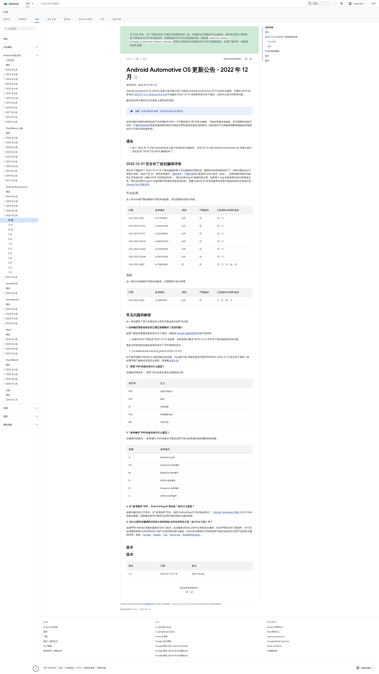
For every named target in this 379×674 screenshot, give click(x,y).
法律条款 (70, 668)
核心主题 (51, 19)
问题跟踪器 (272, 650)
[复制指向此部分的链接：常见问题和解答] (154, 315)
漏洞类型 (177, 173)
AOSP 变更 (136, 45)
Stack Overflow (274, 646)
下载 (45, 636)
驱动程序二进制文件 (52, 650)
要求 (45, 631)
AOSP (128, 59)
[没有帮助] (250, 59)
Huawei (157, 534)
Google (147, 534)
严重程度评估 (140, 125)
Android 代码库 (50, 627)
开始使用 (22, 19)
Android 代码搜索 (50, 3)
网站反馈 (102, 668)
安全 (37, 19)
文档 (28, 3)
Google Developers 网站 (226, 512)
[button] (17, 47)
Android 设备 (85, 19)
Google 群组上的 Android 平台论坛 (171, 646)
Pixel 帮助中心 (273, 631)
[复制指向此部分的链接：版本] (136, 547)
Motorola (175, 534)
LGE (165, 534)
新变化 (7, 19)
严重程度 (189, 173)
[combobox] (322, 3)
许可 (79, 668)
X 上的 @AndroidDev (165, 631)
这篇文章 (173, 360)
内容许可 (149, 604)
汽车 (102, 19)
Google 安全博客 (163, 641)
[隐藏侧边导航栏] (36, 669)
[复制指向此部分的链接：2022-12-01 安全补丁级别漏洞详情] (184, 164)
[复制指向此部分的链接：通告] (136, 141)
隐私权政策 (89, 668)
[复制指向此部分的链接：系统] (135, 275)
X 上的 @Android (163, 627)
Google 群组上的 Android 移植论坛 (171, 655)
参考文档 (117, 19)
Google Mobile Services (278, 641)
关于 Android (49, 668)
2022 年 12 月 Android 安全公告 (150, 94)
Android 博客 (161, 636)
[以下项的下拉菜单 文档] (34, 3)
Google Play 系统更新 (137, 184)
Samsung (195, 534)
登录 (373, 3)
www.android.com (276, 636)
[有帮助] (246, 59)
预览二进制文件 (50, 641)
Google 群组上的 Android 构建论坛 (171, 650)
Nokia (185, 534)
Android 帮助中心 (275, 627)
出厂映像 (47, 646)
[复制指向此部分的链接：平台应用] (141, 193)
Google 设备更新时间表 (189, 333)
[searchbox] (20, 28)
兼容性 (67, 19)
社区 (61, 668)
